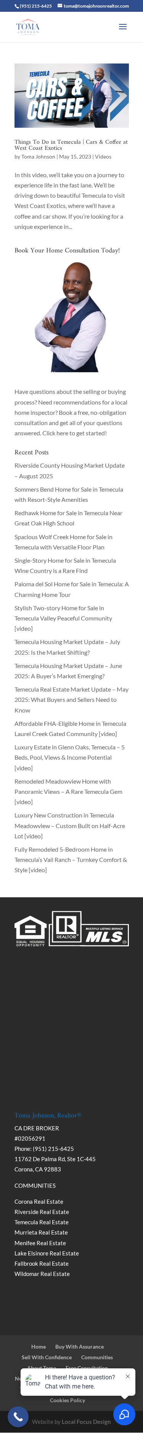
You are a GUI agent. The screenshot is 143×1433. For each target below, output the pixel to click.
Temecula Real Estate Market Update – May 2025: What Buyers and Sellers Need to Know (71, 699)
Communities (97, 1357)
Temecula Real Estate (41, 1222)
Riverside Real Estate (41, 1211)
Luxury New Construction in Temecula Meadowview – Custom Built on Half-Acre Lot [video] (69, 825)
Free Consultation (87, 1368)
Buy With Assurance (79, 1346)
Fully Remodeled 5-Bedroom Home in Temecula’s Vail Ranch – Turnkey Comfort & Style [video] (70, 859)
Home (38, 1346)
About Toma (41, 1368)
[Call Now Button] (18, 1416)
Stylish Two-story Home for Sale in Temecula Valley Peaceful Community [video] (63, 618)
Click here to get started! (74, 432)
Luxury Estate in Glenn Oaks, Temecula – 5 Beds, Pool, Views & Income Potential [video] (69, 757)
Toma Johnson (38, 156)
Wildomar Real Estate (42, 1273)
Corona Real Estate (39, 1201)
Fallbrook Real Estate (41, 1263)
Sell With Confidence (47, 1357)
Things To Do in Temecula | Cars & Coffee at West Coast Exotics (71, 145)
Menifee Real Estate (40, 1242)
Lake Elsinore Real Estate (46, 1253)
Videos (103, 156)
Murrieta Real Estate (41, 1232)
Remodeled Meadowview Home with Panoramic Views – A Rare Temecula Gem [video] (68, 791)
